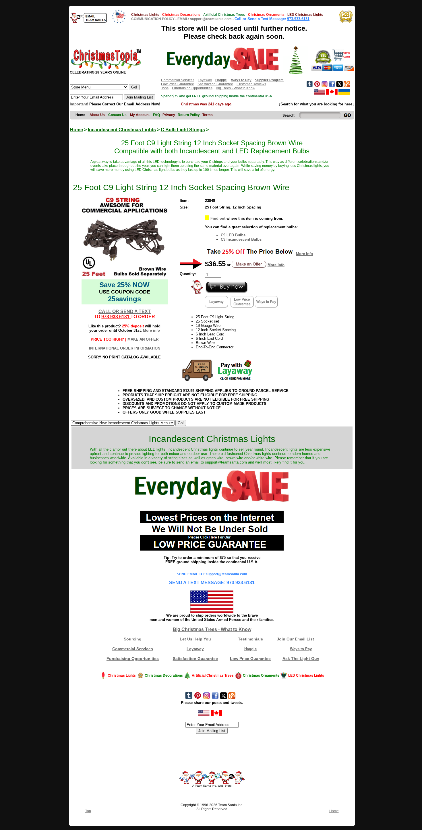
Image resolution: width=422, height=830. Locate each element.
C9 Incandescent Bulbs (241, 239)
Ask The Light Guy (300, 658)
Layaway (205, 80)
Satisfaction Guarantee (215, 84)
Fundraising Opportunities (192, 88)
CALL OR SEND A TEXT (124, 311)
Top (88, 811)
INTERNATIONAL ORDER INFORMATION (124, 348)
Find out (217, 218)
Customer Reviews (251, 84)
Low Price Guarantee (177, 84)
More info (151, 330)
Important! (79, 104)
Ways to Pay (301, 649)
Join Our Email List (295, 639)
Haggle (250, 649)
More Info (304, 254)
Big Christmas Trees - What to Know (212, 629)
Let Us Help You (195, 639)
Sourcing (133, 639)
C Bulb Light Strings (183, 129)
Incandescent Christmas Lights (122, 129)
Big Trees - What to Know (235, 88)
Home (76, 129)
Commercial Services (177, 80)
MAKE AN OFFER (142, 339)
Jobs (165, 88)
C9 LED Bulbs (233, 235)
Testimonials (250, 639)
